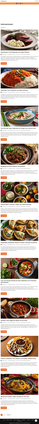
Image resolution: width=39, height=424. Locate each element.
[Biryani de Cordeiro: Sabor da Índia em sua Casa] (19, 384)
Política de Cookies (9, 419)
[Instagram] (22, 3)
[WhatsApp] (18, 3)
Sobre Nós (28, 419)
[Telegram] (20, 3)
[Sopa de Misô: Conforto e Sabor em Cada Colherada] (19, 192)
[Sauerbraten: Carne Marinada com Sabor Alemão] (19, 40)
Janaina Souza (4, 54)
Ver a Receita (3, 64)
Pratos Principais (23, 54)
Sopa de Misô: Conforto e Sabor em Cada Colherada (16, 204)
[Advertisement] (19, 11)
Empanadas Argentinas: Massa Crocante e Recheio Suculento (19, 242)
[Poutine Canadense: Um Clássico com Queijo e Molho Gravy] (19, 346)
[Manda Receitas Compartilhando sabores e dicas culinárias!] (3, 1)
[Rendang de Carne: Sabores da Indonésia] (19, 154)
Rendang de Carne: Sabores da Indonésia (13, 166)
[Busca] (35, 1)
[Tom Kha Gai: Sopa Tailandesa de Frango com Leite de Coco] (19, 116)
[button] (36, 421)
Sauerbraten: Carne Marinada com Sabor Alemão (15, 52)
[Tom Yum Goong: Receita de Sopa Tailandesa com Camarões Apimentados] (19, 268)
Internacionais (28, 54)
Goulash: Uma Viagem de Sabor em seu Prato (14, 320)
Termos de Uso (33, 419)
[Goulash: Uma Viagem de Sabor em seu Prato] (19, 308)
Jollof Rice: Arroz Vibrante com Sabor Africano (14, 90)
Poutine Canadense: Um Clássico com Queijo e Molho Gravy (18, 358)
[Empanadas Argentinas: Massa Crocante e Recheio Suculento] (19, 230)
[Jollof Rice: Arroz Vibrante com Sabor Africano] (19, 78)
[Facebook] (16, 3)
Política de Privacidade (16, 419)
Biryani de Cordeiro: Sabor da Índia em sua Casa (15, 396)
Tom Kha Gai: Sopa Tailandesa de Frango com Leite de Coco (18, 128)
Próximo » (8, 414)
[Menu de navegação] (37, 1)
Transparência (23, 419)
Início (4, 419)
